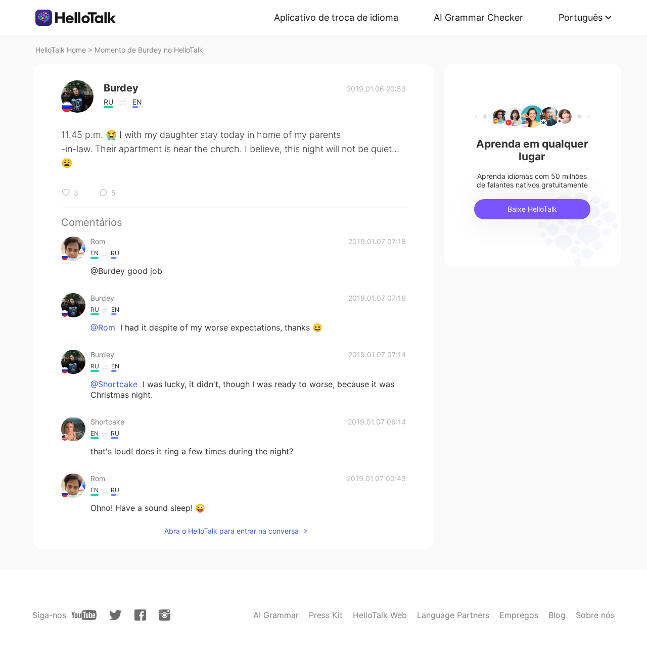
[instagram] (164, 615)
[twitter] (115, 615)
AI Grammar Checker (478, 17)
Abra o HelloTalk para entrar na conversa (231, 531)
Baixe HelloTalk (532, 209)
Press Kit (326, 615)
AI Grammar (276, 615)
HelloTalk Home (60, 49)
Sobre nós (595, 615)
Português (581, 17)
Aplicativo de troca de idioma (336, 17)
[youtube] (84, 615)
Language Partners (453, 615)
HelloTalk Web (380, 615)
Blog (557, 615)
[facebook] (140, 615)
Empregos (518, 615)
